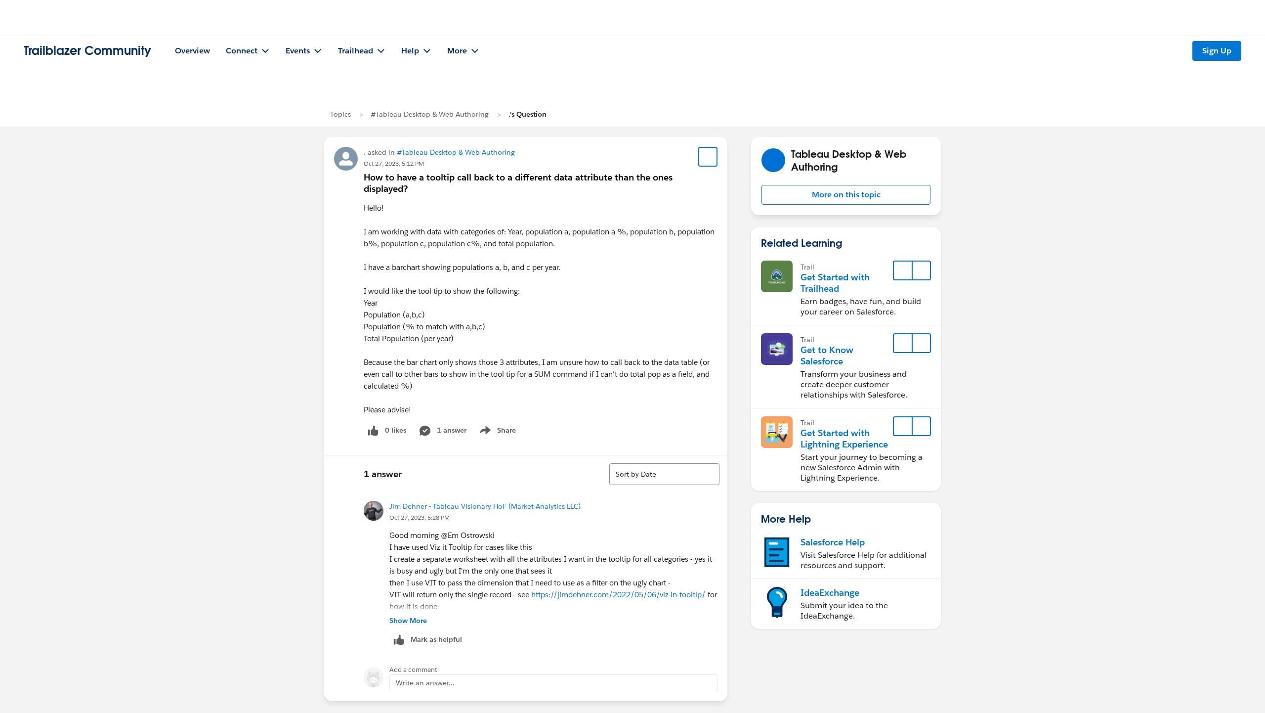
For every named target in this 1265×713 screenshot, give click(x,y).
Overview (192, 50)
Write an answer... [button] (425, 682)
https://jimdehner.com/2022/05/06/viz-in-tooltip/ (618, 594)
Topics (340, 114)
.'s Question (527, 114)
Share (496, 432)
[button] (845, 195)
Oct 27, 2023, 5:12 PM (394, 163)
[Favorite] (708, 157)
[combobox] (664, 474)
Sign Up (1216, 50)
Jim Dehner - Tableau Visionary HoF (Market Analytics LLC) (485, 506)
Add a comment (413, 670)
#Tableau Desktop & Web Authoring (430, 114)
